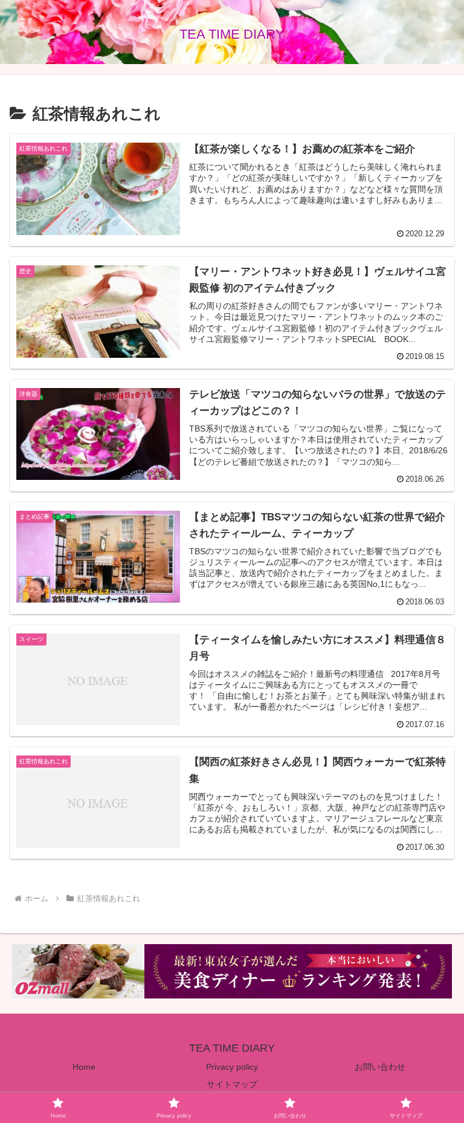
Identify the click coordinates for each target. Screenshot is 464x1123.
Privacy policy (232, 1067)
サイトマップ (232, 1084)
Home (83, 1067)
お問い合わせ (380, 1067)
